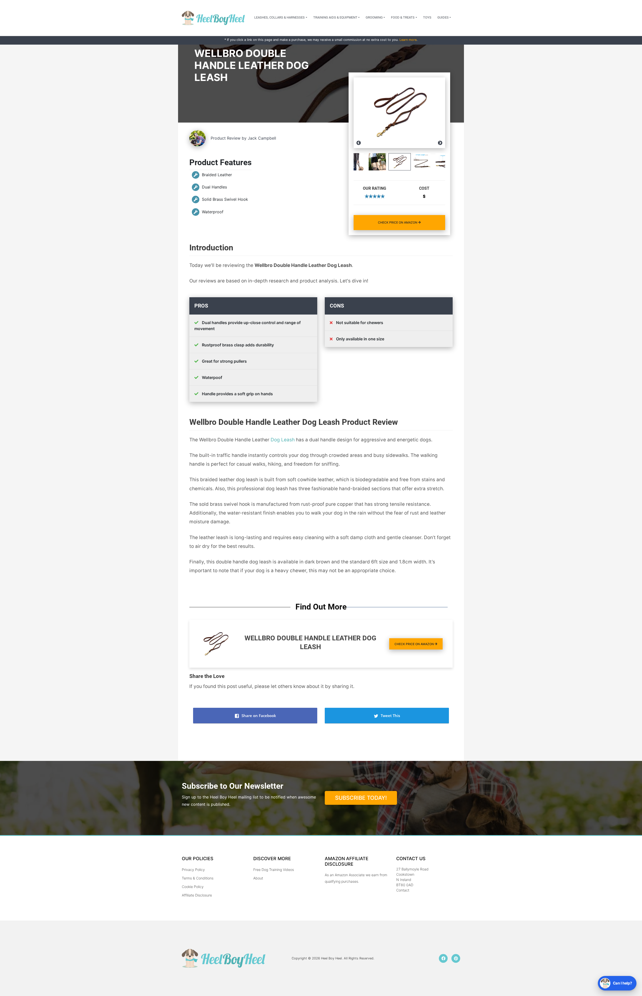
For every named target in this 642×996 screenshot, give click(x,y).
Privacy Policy (193, 869)
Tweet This (390, 715)
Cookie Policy (193, 886)
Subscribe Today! (361, 797)
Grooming (374, 17)
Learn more (408, 40)
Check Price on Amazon (398, 222)
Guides (443, 17)
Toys (427, 17)
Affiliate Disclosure (197, 895)
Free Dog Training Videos (273, 869)
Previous (358, 143)
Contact (402, 890)
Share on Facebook (258, 715)
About (258, 878)
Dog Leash (283, 440)
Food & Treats (403, 17)
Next (440, 143)
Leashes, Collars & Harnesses (279, 17)
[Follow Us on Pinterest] (455, 958)
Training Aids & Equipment (335, 17)
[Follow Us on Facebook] (443, 958)
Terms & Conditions (197, 878)
